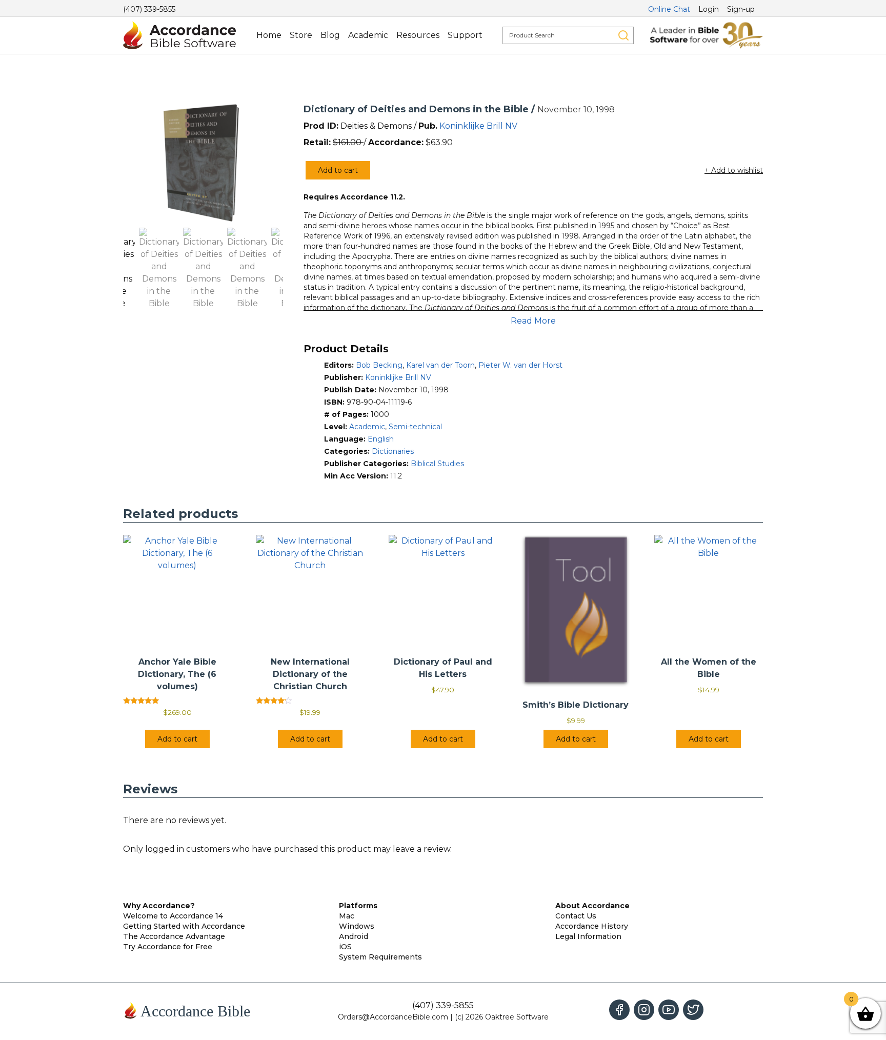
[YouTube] (668, 1009)
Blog (330, 35)
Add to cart (338, 170)
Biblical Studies (437, 463)
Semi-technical (415, 426)
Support (465, 35)
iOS (345, 946)
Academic (368, 35)
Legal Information (588, 936)
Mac (346, 916)
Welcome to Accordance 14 (173, 916)
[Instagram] (644, 1009)
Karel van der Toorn (440, 365)
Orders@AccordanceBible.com (393, 1017)
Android (353, 936)
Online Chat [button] (669, 9)
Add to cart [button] (177, 739)
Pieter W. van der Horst (520, 365)
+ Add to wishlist (733, 170)
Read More (533, 321)
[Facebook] (619, 1009)
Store (301, 35)
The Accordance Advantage (174, 936)
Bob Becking (379, 365)
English (381, 439)
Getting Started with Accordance (184, 926)
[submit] (623, 35)
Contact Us (575, 916)
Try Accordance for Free (167, 946)
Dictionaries (393, 451)
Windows (356, 926)
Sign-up (741, 9)
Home (268, 35)
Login (708, 9)
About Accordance (592, 905)
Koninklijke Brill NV (478, 126)
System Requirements (380, 957)
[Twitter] (693, 1009)
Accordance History (591, 926)
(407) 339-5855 (149, 9)
